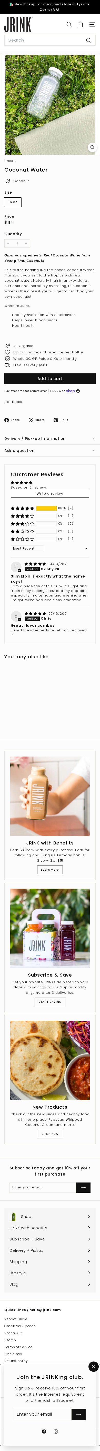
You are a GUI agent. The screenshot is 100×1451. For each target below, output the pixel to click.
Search (10, 1340)
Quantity (13, 233)
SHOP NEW (50, 1134)
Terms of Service (18, 1347)
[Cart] (80, 24)
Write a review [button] (50, 493)
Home (9, 161)
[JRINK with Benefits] (50, 796)
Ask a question (19, 450)
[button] (22, 508)
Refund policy (16, 1361)
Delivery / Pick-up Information (35, 438)
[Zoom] (92, 147)
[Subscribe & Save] (50, 928)
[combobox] (50, 40)
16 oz (12, 202)
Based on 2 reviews (29, 487)
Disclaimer (13, 1354)
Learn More (50, 870)
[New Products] (50, 1060)
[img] (36, 564)
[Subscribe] (79, 1414)
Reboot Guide (15, 1319)
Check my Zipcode (20, 1326)
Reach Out (13, 1333)
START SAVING (50, 1002)
